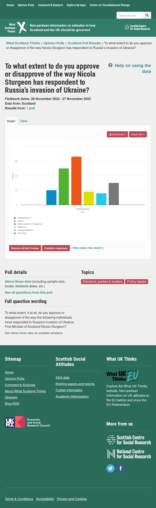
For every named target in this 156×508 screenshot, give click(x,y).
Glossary (11, 397)
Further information (69, 390)
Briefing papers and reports (75, 383)
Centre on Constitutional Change (110, 5)
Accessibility (45, 498)
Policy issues (136, 281)
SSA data (62, 377)
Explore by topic (76, 5)
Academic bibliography (72, 396)
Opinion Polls (26, 5)
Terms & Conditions (19, 498)
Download (118, 134)
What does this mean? (87, 248)
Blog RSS (12, 403)
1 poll (30, 108)
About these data (18, 281)
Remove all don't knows (25, 248)
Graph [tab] (11, 121)
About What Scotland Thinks (25, 391)
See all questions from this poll (28, 292)
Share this (137, 134)
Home (10, 5)
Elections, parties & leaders (102, 281)
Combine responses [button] (56, 248)
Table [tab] (23, 121)
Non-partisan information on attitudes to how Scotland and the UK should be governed (62, 27)
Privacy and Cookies (72, 498)
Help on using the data (132, 68)
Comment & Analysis (50, 5)
